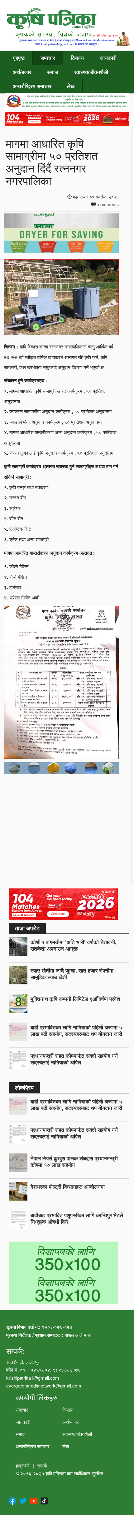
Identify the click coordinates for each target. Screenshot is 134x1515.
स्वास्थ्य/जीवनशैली (91, 72)
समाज (52, 72)
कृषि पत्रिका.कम (59, 1473)
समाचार (48, 58)
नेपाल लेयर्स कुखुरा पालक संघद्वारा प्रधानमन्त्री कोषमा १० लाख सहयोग (74, 1161)
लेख (70, 86)
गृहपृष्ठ (19, 58)
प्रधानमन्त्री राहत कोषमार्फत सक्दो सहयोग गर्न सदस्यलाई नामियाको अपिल (74, 1059)
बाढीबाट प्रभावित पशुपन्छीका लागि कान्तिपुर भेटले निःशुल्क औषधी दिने (77, 1218)
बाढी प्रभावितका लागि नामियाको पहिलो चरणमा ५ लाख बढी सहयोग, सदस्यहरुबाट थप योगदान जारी (76, 1030)
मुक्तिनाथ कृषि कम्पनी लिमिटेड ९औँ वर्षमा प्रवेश (75, 998)
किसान (77, 58)
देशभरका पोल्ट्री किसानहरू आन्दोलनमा (68, 1186)
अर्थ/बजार (22, 72)
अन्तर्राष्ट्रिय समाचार (32, 86)
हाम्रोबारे (23, 1465)
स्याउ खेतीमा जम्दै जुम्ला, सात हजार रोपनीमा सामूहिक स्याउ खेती (72, 974)
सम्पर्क (42, 1465)
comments (108, 204)
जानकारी (108, 58)
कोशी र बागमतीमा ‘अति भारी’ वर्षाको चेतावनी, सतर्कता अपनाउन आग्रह (74, 945)
